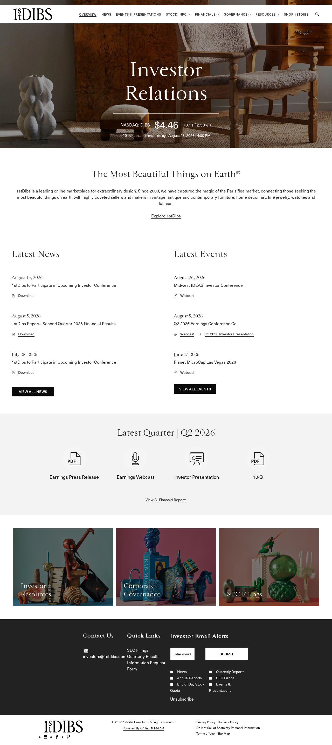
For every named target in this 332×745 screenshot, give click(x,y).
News (182, 671)
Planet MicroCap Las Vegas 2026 (205, 362)
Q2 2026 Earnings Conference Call (206, 323)
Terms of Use (205, 733)
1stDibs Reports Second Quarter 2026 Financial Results (64, 323)
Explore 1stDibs (166, 215)
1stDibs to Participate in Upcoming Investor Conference (64, 285)
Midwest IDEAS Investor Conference (208, 285)
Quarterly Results (143, 656)
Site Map (223, 733)
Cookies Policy (228, 721)
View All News (33, 391)
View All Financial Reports (166, 499)
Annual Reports (189, 678)
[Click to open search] (316, 14)
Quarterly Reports (230, 671)
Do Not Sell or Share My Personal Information (228, 727)
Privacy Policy (205, 721)
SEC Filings (137, 650)
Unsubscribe (182, 699)
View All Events (195, 389)
